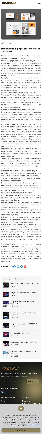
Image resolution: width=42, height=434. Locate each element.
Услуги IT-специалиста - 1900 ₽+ (23, 293)
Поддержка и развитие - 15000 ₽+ (24, 283)
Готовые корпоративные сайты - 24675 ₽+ (24, 352)
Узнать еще (34, 425)
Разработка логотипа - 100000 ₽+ (24, 324)
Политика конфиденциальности (31, 402)
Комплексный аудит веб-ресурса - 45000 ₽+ (24, 314)
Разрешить (21, 430)
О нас (3, 401)
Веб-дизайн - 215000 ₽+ (20, 333)
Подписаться (32, 381)
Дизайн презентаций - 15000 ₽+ (23, 342)
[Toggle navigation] (39, 2)
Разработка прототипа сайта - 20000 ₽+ (22, 303)
